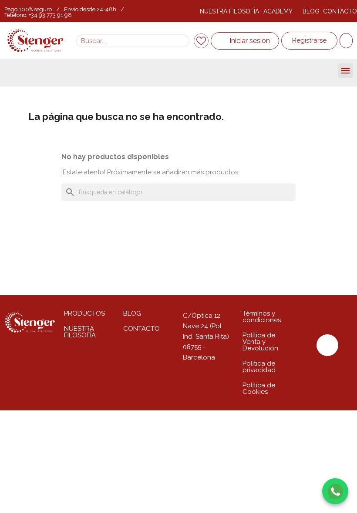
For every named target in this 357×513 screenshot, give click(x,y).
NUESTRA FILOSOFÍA (229, 11)
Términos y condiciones (261, 317)
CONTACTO (340, 11)
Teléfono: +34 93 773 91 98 (38, 15)
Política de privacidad (259, 367)
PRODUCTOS (84, 313)
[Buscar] (182, 41)
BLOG (311, 11)
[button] (309, 41)
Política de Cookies (258, 388)
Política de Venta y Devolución (260, 341)
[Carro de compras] (346, 40)
